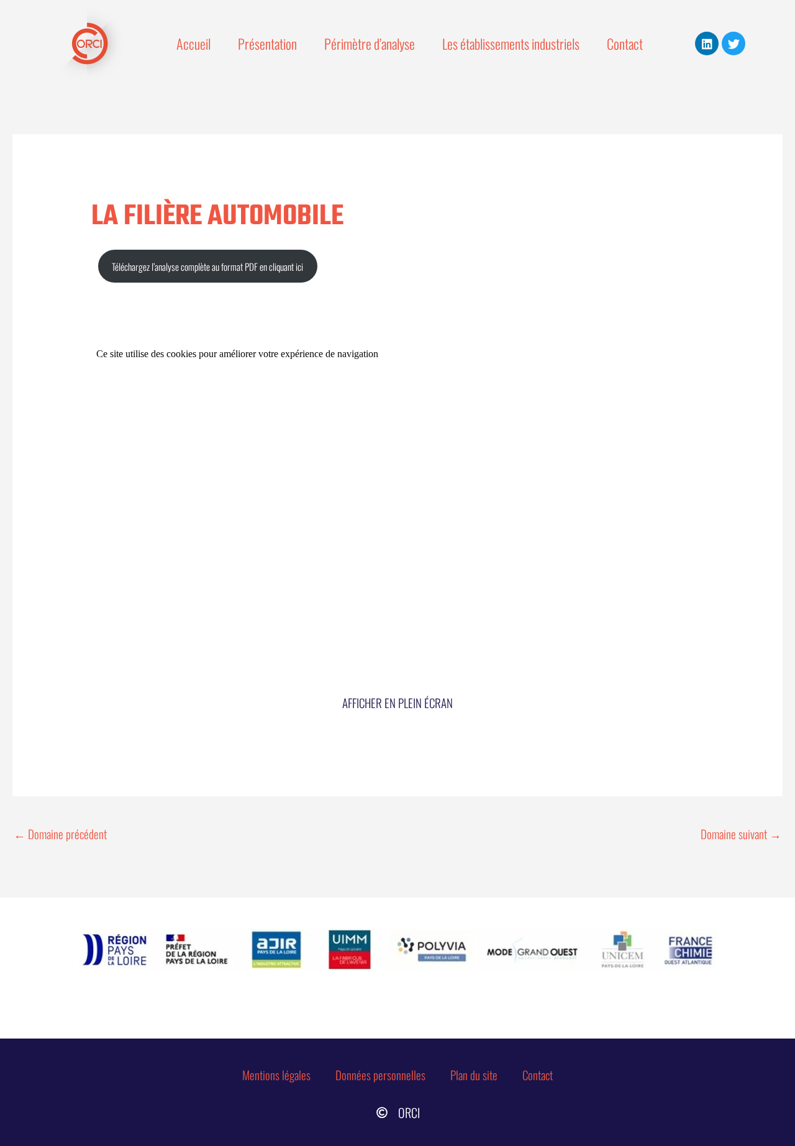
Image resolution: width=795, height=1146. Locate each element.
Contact (625, 43)
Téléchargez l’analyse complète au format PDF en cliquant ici (207, 266)
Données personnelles (380, 1074)
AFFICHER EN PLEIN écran (397, 702)
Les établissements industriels (510, 43)
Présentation (267, 43)
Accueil (193, 43)
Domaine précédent (60, 833)
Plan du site (473, 1074)
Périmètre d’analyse (369, 43)
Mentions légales (276, 1074)
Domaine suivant (741, 833)
